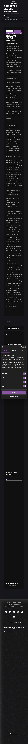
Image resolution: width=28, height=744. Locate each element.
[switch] (24, 378)
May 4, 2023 (8, 585)
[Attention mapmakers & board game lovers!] (14, 338)
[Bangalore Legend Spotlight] (14, 419)
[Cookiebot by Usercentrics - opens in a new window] (20, 347)
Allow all (14, 392)
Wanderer (18, 30)
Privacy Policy (12, 622)
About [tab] (22, 350)
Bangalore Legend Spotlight (12, 473)
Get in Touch (19, 622)
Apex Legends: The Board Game (15, 17)
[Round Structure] (14, 530)
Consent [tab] (5, 350)
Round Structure (12, 583)
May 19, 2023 (9, 30)
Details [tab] (14, 350)
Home (5, 17)
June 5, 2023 (8, 476)
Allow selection (14, 396)
